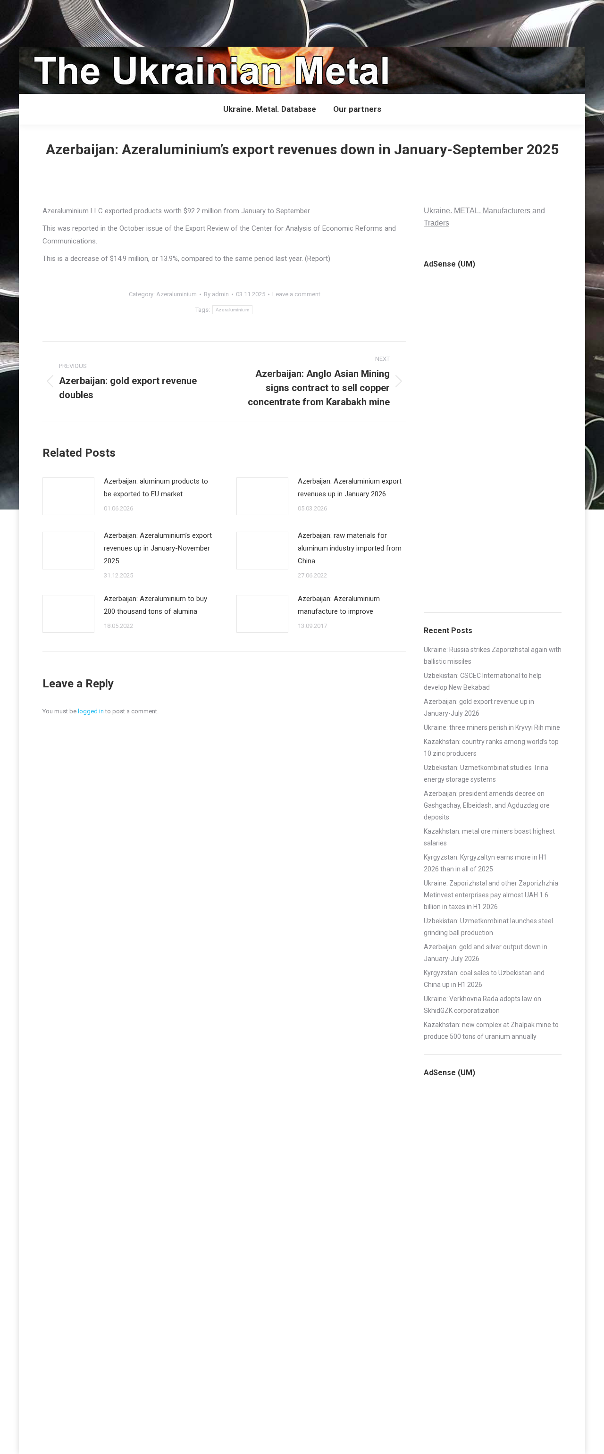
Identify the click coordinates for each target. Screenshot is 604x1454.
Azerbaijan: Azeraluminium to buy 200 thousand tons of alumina (155, 605)
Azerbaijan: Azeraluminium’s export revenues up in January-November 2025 (158, 548)
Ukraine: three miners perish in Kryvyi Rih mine (492, 727)
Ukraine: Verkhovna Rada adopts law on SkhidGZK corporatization (482, 1004)
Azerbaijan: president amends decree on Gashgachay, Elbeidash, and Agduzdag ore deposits (487, 805)
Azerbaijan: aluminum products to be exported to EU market (156, 487)
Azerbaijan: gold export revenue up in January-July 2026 (479, 707)
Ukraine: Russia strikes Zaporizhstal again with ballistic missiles (493, 655)
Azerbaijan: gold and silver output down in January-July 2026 (485, 952)
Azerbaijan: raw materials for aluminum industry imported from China (350, 548)
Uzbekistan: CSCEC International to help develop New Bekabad (483, 681)
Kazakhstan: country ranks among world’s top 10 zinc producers (491, 747)
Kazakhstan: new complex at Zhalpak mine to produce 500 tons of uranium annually (491, 1030)
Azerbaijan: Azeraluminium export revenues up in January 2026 (350, 487)
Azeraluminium (176, 294)
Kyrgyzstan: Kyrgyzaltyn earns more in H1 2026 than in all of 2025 (485, 863)
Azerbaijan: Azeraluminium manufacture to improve (339, 605)
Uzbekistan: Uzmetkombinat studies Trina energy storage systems (486, 773)
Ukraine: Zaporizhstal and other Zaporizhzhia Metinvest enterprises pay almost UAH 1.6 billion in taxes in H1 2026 (491, 895)
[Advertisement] (172, 21)
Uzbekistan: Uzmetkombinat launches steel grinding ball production (488, 926)
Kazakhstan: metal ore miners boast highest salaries (489, 837)
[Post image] (68, 496)
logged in (91, 711)
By (216, 294)
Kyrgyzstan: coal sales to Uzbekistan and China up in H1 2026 (484, 978)
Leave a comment (296, 294)
